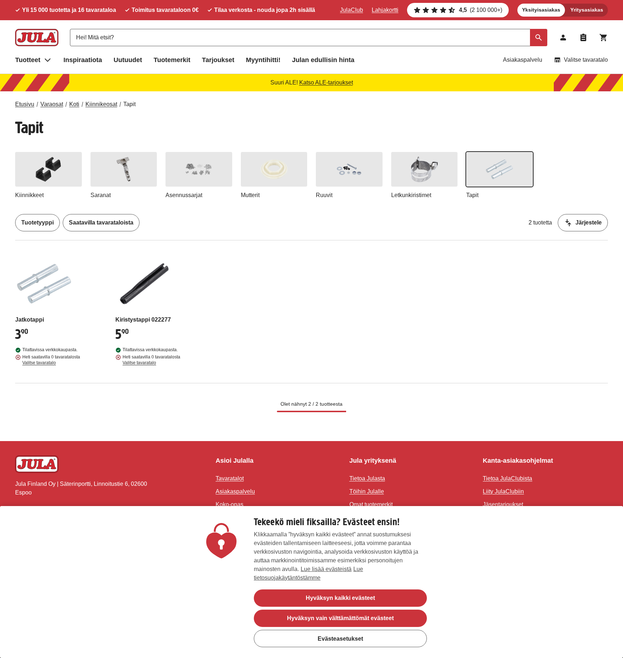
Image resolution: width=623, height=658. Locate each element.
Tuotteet (27, 60)
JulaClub (351, 10)
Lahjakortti (385, 10)
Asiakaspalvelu (522, 60)
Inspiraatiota (82, 60)
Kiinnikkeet (29, 195)
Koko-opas (229, 504)
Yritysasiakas (586, 10)
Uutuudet (128, 60)
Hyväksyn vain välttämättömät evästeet (340, 618)
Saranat (100, 195)
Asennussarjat (183, 195)
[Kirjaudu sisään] (563, 37)
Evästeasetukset (340, 638)
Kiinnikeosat (101, 104)
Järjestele (588, 222)
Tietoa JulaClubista (507, 478)
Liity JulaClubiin (503, 491)
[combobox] (308, 37)
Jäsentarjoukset (503, 504)
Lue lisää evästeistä (326, 569)
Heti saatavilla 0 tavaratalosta (51, 359)
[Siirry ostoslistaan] (583, 37)
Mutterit (250, 195)
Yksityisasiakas (541, 10)
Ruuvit (324, 195)
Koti (74, 104)
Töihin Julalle (366, 491)
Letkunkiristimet (411, 195)
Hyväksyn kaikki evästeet (340, 598)
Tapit (129, 104)
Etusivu (24, 104)
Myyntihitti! (263, 60)
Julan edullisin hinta (323, 60)
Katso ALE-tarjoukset (326, 82)
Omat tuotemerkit (371, 504)
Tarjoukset (218, 60)
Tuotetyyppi (37, 222)
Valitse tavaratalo (586, 60)
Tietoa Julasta (367, 478)
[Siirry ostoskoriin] (603, 37)
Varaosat (51, 104)
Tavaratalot (230, 478)
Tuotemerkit (172, 60)
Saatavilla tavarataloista (101, 222)
